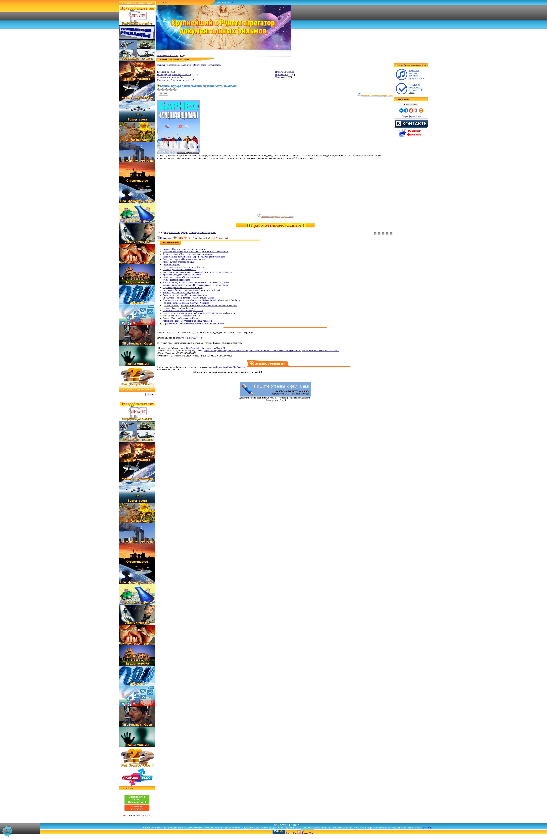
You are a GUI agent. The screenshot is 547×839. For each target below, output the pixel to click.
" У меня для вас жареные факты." (179, 269)
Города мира (163, 72)
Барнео (203, 232)
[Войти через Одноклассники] (421, 110)
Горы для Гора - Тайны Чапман (178, 308)
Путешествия (214, 65)
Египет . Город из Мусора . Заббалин (181, 318)
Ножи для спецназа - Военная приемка (181, 277)
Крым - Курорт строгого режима (178, 262)
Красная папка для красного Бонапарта (182, 274)
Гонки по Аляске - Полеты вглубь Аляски (183, 310)
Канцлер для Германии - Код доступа (181, 292)
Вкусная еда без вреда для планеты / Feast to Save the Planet (191, 290)
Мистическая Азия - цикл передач (173, 80)
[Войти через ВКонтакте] (401, 110)
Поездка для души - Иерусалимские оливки (184, 259)
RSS (232, 2)
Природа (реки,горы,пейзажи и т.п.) (174, 74)
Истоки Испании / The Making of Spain (181, 315)
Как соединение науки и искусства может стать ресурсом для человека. (197, 272)
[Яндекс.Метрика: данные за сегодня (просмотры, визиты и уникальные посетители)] (307, 831)
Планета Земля (282, 72)
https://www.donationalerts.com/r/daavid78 (205, 348)
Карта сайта (426, 827)
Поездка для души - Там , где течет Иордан (183, 267)
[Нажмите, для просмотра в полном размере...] (178, 153)
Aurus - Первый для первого (176, 280)
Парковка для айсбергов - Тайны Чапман (183, 287)
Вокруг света (199, 65)
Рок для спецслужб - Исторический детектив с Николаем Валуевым (196, 282)
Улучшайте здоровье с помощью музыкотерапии (416, 74)
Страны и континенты (168, 77)
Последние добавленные (179, 65)
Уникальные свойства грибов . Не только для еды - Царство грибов (195, 285)
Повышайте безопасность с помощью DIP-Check (416, 89)
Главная (161, 55)
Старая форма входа (411, 116)
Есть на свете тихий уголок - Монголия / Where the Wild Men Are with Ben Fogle (201, 300)
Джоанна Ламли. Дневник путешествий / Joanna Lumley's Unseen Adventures (200, 305)
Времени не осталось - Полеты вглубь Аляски (185, 295)
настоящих (194, 232)
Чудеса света (281, 77)
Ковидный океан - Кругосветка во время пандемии (188, 321)
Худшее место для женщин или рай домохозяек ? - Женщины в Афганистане (200, 313)
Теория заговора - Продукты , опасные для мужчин (188, 254)
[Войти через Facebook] (406, 110)
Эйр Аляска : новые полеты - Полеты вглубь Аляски (188, 298)
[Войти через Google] (416, 110)
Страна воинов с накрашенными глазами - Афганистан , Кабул (193, 323)
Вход (182, 55)
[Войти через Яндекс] (411, 110)
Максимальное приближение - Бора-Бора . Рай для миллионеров (194, 257)
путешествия (173, 232)
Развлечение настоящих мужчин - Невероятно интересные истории (195, 251)
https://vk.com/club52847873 (189, 338)
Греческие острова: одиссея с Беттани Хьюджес (186, 303)
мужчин (212, 232)
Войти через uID (411, 104)
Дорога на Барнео (171, 264)
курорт (184, 232)
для (164, 232)
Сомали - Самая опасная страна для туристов (185, 249)
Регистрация (172, 55)
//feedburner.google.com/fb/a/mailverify (229, 367)
